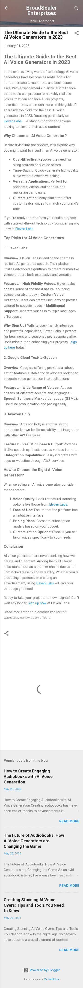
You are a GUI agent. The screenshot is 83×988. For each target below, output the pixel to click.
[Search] (76, 9)
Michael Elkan (51, 979)
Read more (69, 821)
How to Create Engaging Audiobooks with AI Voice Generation (28, 776)
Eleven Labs (13, 121)
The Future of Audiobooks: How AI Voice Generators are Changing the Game (34, 841)
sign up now (37, 603)
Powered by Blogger (44, 970)
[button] (76, 33)
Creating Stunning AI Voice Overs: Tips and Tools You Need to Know (34, 905)
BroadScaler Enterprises (41, 10)
